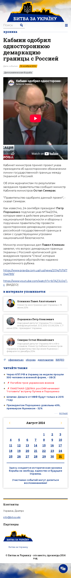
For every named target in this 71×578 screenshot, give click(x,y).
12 (19, 445)
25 (10, 456)
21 (35, 451)
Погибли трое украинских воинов (32, 382)
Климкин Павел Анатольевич (36, 301)
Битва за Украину (18, 547)
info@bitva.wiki (11, 517)
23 (52, 451)
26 (19, 456)
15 (44, 445)
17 (60, 445)
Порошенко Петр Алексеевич (35, 319)
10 (60, 440)
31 (60, 456)
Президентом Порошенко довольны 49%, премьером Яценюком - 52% (33, 407)
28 (35, 456)
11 (10, 445)
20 (27, 451)
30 (52, 456)
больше (63, 413)
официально (16, 359)
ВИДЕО (60, 359)
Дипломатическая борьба (18, 72)
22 (44, 451)
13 (27, 445)
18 (10, 451)
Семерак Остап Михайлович (35, 339)
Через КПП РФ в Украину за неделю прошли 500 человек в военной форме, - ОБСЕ (35, 376)
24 (60, 451)
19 (18, 451)
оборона (31, 359)
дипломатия (45, 359)
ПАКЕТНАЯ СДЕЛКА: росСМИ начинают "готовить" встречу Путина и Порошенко (33, 390)
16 (52, 445)
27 (27, 456)
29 (44, 456)
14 (35, 445)
